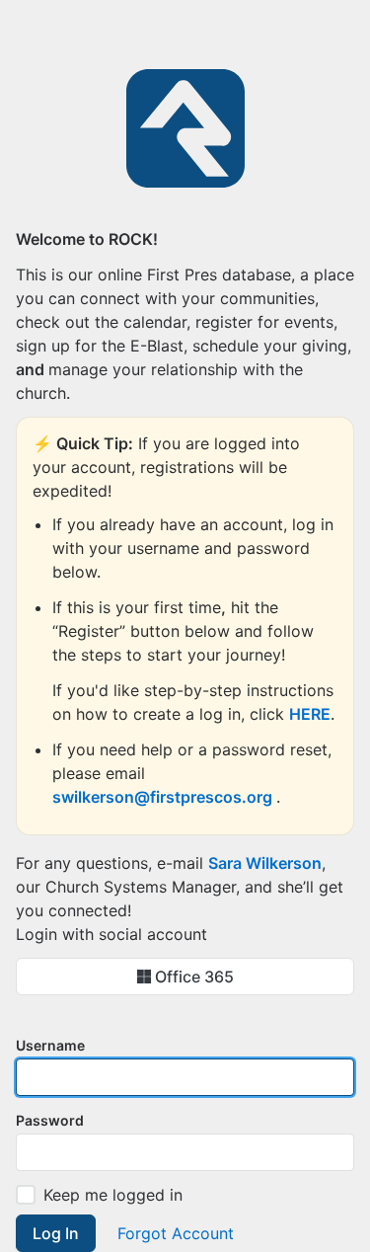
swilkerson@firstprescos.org (164, 797)
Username (50, 1045)
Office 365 (192, 976)
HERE (310, 714)
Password (50, 1120)
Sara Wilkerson (265, 863)
